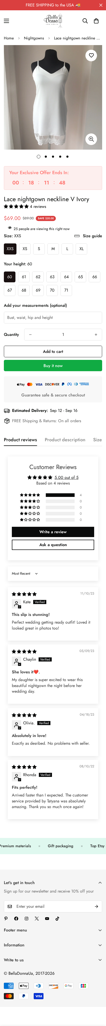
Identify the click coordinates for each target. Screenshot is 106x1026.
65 (80, 277)
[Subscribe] (96, 906)
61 (24, 277)
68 (24, 290)
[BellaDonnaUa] (53, 20)
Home (9, 38)
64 (66, 277)
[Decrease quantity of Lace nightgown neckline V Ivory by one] (30, 334)
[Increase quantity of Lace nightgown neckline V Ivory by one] (96, 334)
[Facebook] (16, 919)
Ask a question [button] (53, 545)
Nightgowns (34, 38)
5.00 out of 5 (66, 477)
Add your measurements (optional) (35, 305)
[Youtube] (47, 919)
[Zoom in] (91, 139)
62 (38, 277)
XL (82, 249)
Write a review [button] (53, 532)
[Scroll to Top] (97, 999)
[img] (24, 594)
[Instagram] (26, 919)
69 (38, 290)
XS (25, 249)
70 (52, 290)
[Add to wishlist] (91, 55)
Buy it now (53, 366)
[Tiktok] (57, 919)
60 (9, 277)
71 (66, 290)
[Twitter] (37, 919)
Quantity (11, 334)
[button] (96, 21)
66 (94, 277)
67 (9, 290)
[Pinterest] (6, 919)
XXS (10, 249)
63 (52, 277)
